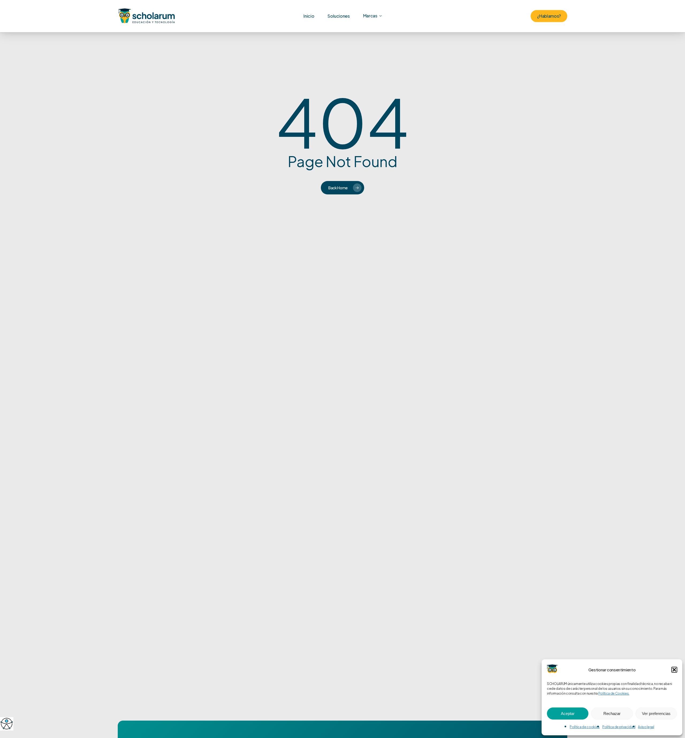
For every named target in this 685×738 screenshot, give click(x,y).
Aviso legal (646, 727)
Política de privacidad (618, 727)
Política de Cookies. (613, 693)
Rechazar (612, 713)
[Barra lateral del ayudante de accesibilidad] (6, 723)
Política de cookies (585, 727)
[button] (674, 669)
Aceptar (567, 713)
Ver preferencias (656, 713)
